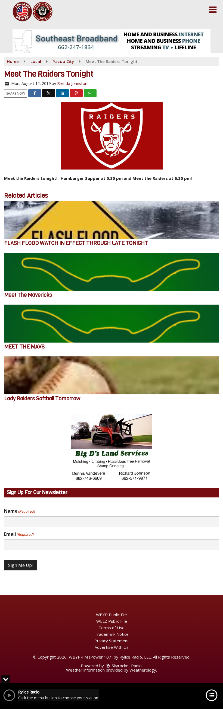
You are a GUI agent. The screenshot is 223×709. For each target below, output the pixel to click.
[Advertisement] (111, 41)
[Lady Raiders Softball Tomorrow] (111, 375)
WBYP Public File (111, 614)
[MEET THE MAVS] (111, 324)
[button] (213, 9)
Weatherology (142, 670)
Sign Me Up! (20, 565)
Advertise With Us (112, 647)
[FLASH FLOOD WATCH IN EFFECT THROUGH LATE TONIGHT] (111, 220)
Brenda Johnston (72, 83)
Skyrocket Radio (126, 665)
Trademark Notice (112, 634)
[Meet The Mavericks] (111, 272)
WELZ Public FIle (111, 621)
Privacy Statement (111, 640)
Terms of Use (111, 627)
